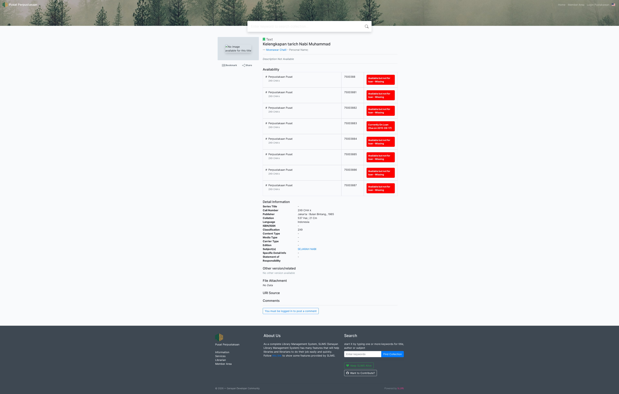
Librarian (220, 360)
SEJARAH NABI (307, 249)
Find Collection (392, 354)
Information (222, 352)
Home (561, 4)
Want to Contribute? (362, 373)
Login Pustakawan (598, 4)
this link (277, 355)
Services (220, 356)
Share (248, 65)
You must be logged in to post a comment (291, 311)
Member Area (576, 4)
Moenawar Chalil (276, 49)
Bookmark (231, 65)
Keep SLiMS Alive (361, 365)
